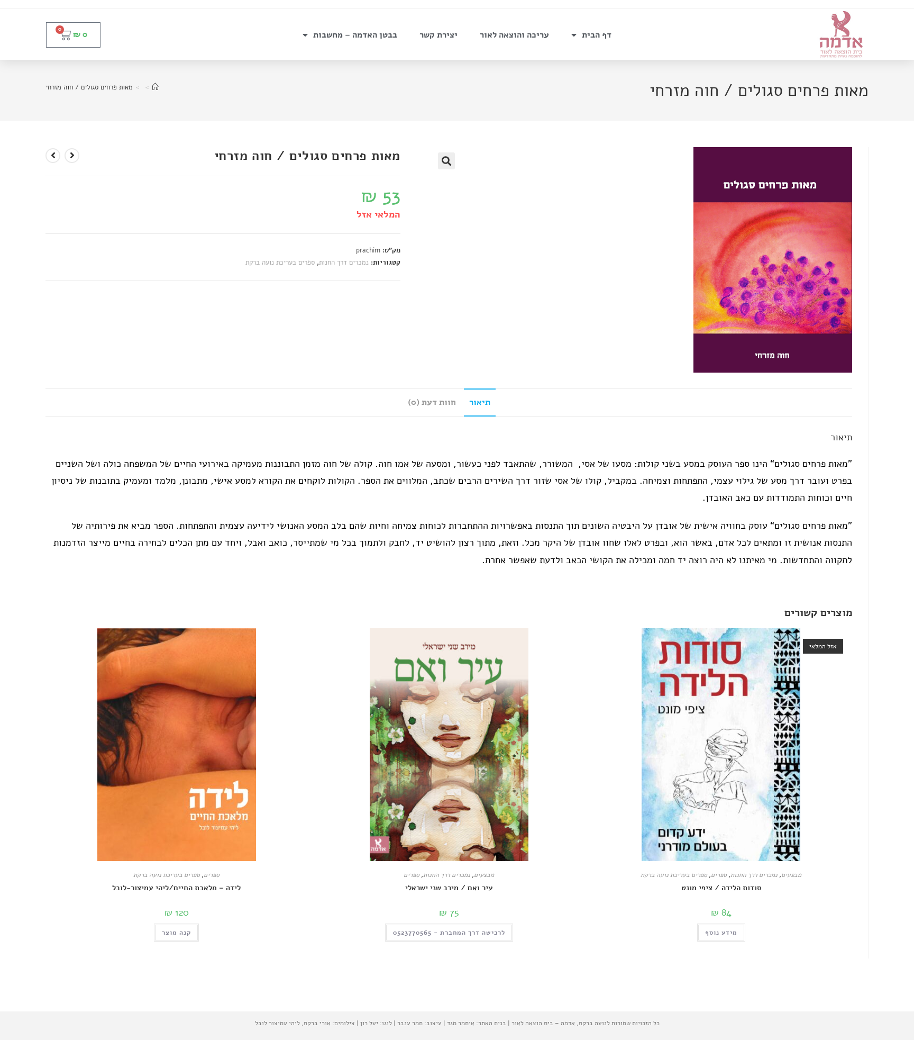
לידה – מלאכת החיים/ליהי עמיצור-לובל (176, 888)
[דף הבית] (155, 87)
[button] (446, 160)
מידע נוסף (721, 932)
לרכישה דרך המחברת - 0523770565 (449, 932)
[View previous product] (72, 155)
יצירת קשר (438, 35)
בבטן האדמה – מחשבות (355, 35)
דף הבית (596, 35)
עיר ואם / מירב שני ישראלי (449, 888)
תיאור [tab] (479, 402)
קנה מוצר (176, 932)
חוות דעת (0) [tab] (432, 402)
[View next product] (52, 155)
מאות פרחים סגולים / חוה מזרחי (89, 87)
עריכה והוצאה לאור (514, 35)
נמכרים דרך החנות (344, 262)
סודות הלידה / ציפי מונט (721, 888)
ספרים (719, 875)
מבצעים (791, 875)
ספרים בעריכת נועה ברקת (280, 262)
